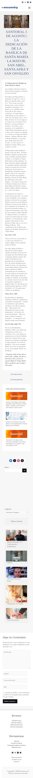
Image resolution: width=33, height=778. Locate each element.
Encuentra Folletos (16, 743)
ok (24, 470)
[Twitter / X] (15, 752)
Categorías (8, 509)
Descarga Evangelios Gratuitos (16, 745)
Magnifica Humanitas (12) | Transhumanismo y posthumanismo (14, 544)
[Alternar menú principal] (29, 7)
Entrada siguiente (16, 379)
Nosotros (16, 761)
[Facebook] (22, 2)
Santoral (16, 741)
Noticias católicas (16, 722)
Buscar (7, 467)
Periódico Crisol (16, 759)
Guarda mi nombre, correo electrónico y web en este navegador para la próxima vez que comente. (16, 694)
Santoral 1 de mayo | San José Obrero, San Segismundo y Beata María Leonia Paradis (16, 423)
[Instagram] (30, 2)
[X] (25, 2)
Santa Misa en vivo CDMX (15, 604)
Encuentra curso (16, 720)
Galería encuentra (16, 757)
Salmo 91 (9, 562)
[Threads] (28, 2)
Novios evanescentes (13, 620)
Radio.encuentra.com (16, 725)
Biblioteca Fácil (16, 747)
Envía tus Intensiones (16, 727)
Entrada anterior (16, 374)
